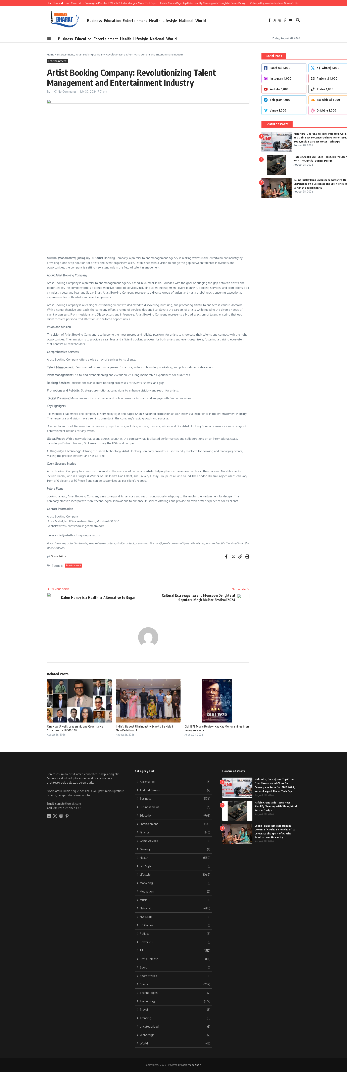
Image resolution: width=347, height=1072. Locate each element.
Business (94, 20)
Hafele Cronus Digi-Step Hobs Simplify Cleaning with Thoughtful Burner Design (275, 806)
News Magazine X (191, 1064)
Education (112, 20)
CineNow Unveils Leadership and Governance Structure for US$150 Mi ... (75, 728)
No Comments (67, 91)
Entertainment (135, 20)
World (200, 20)
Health (154, 20)
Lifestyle (169, 20)
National (186, 20)
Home (50, 54)
